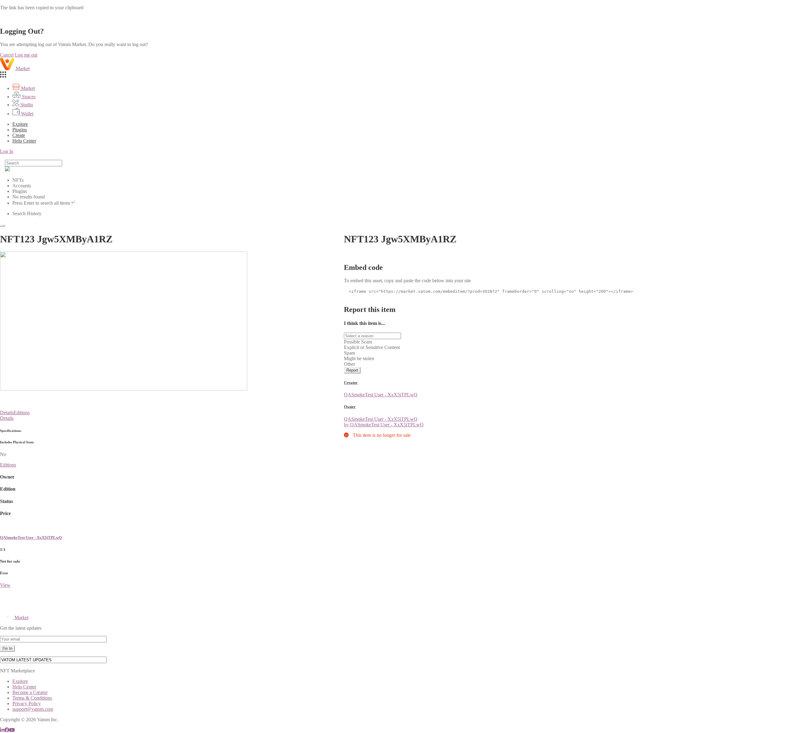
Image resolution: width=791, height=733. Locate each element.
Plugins (19, 129)
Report (352, 370)
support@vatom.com (32, 709)
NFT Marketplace (17, 670)
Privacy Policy (26, 703)
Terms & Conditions (32, 698)
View (5, 585)
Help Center (24, 686)
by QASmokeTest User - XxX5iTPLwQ (384, 424)
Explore (20, 124)
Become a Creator (30, 692)
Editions (22, 412)
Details (7, 412)
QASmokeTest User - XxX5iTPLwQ (31, 537)
